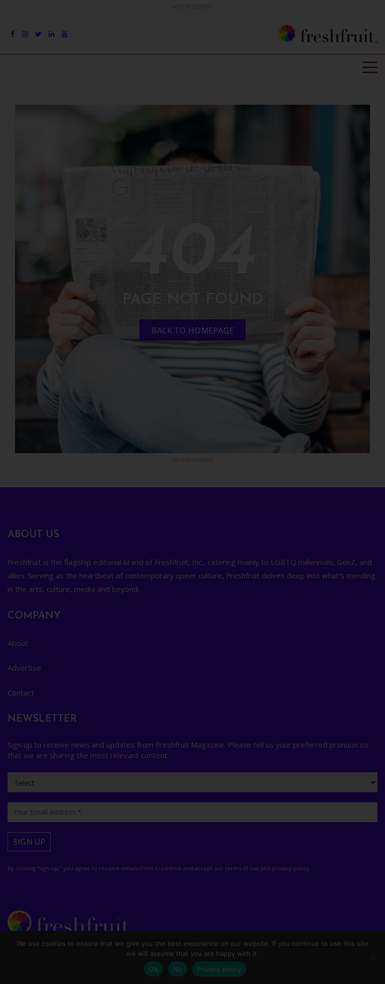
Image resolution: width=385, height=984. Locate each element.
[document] (192, 492)
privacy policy (265, 583)
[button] (355, 399)
